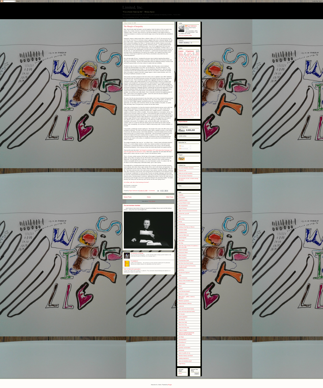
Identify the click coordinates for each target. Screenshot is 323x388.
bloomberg (186, 85)
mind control (195, 101)
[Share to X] (164, 191)
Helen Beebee (196, 71)
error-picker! (181, 197)
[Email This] (161, 191)
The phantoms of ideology (137, 253)
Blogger (170, 384)
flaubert (193, 92)
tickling (188, 115)
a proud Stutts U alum (184, 203)
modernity (180, 103)
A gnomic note (182, 170)
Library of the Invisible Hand (185, 280)
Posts (182, 146)
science (192, 111)
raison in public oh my (184, 353)
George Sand (196, 68)
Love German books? (184, 291)
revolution (188, 61)
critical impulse (182, 237)
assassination (195, 83)
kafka (179, 275)
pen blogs (181, 337)
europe (192, 90)
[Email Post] (158, 190)
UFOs (192, 81)
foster (181, 93)
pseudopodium (182, 339)
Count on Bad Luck (183, 235)
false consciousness (186, 92)
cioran (198, 86)
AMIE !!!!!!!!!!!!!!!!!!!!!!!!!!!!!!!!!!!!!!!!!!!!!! (187, 211)
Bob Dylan (186, 64)
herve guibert (195, 94)
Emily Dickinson (188, 67)
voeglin (197, 115)
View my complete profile (185, 35)
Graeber (187, 70)
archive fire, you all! (183, 213)
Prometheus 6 (182, 342)
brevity (180, 221)
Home (149, 197)
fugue (198, 93)
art (180, 83)
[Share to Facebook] (166, 191)
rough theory (181, 363)
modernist (181, 306)
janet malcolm (196, 96)
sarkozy (197, 54)
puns (196, 107)
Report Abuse (182, 121)
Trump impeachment (185, 81)
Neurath (182, 76)
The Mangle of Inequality (133, 26)
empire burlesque (183, 249)
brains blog (181, 219)
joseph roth (189, 54)
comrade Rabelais (182, 89)
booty (191, 85)
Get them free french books (185, 263)
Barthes (182, 56)
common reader (182, 229)
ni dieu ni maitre (182, 330)
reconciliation (196, 108)
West (197, 81)
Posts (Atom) (152, 201)
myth (192, 103)
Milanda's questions (183, 300)
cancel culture (186, 86)
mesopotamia (196, 100)
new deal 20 (181, 319)
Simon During (187, 79)
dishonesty (195, 89)
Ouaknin (192, 76)
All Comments (184, 148)
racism (182, 61)
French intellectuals (188, 68)
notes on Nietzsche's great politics (132, 269)
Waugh (185, 57)
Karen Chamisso (186, 51)
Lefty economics (182, 278)
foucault (180, 58)
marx (187, 60)
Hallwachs (189, 71)
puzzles (180, 108)
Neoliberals (197, 75)
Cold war (187, 65)
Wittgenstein (194, 57)
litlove (180, 286)
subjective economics (183, 114)
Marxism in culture (183, 294)
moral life (187, 103)
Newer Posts (127, 197)
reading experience (183, 358)
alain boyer (197, 82)
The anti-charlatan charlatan (132, 205)
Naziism (191, 75)
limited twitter (181, 283)
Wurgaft (191, 82)
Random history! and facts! (185, 355)
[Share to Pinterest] (167, 191)
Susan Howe (195, 79)
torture (193, 115)
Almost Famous (182, 208)
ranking (185, 108)
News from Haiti (182, 322)
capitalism (193, 86)
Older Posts (169, 197)
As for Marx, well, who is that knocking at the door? (136, 182)
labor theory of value (184, 97)
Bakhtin (192, 63)
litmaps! (180, 288)
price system (190, 107)
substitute (192, 114)
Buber (188, 56)
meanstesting (189, 100)
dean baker (181, 240)
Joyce (193, 56)
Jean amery (192, 72)
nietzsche (186, 104)
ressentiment (183, 110)
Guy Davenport (181, 71)
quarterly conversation (184, 347)
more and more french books (186, 308)
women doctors (189, 117)
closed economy (183, 87)
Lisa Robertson (194, 74)
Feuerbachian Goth (183, 260)
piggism (192, 60)
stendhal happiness (193, 112)
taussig (184, 115)
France (189, 53)
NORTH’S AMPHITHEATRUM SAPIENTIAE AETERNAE (186, 333)
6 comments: (152, 190)
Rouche (190, 78)
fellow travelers (182, 255)
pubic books (181, 345)
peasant (184, 105)
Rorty (185, 78)
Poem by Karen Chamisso (185, 175)
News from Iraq (182, 324)
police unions (181, 107)
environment (181, 90)
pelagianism (190, 105)
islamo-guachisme (189, 58)
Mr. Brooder (181, 314)
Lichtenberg (186, 74)
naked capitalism (182, 316)
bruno (196, 85)
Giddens (181, 70)
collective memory (193, 87)
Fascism (180, 68)
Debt (198, 65)
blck (179, 216)
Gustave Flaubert (194, 70)
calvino (179, 86)
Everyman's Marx (183, 252)
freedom (185, 93)
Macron (180, 53)
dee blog (180, 243)
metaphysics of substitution (185, 101)
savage (187, 111)
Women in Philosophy (182, 82)
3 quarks (180, 195)
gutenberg (181, 270)
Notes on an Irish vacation (185, 173)
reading (190, 108)
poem (196, 105)
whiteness (182, 117)
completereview (182, 232)
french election (192, 93)
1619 (194, 61)
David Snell (193, 65)
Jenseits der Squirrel (183, 272)
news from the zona (183, 327)
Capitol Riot (192, 64)
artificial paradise (186, 83)
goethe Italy (187, 94)
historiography (181, 96)
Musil (187, 75)
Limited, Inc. (132, 7)
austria (179, 85)
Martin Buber (181, 75)
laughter (193, 97)
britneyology (181, 224)
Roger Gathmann (192, 26)
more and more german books (186, 311)
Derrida (181, 67)
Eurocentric (195, 67)
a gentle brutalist (182, 200)
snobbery (185, 112)
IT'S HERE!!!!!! (134, 261)
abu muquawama (183, 205)
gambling (182, 94)
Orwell (187, 76)
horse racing (189, 96)
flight (198, 92)
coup (190, 89)
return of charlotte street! (185, 361)
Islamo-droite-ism (183, 72)
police (197, 60)
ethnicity (187, 90)
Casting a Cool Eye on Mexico (186, 227)
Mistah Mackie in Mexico (185, 303)
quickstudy (181, 350)
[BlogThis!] (162, 191)
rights (191, 110)
